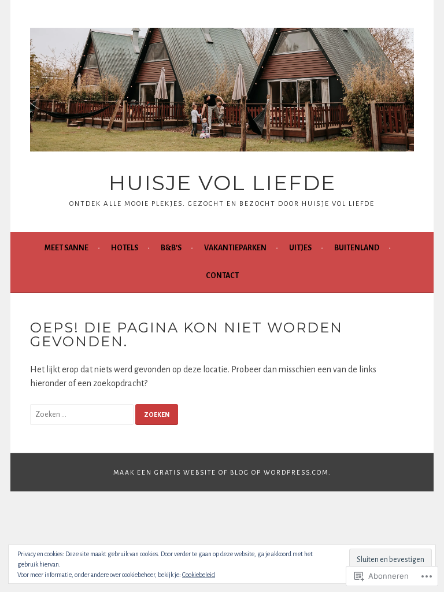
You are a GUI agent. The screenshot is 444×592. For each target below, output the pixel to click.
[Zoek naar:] (82, 414)
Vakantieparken (235, 248)
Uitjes (300, 248)
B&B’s (171, 248)
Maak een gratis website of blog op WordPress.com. (222, 472)
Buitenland (356, 248)
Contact (222, 276)
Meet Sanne (66, 248)
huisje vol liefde (222, 182)
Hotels (124, 248)
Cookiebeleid (198, 574)
